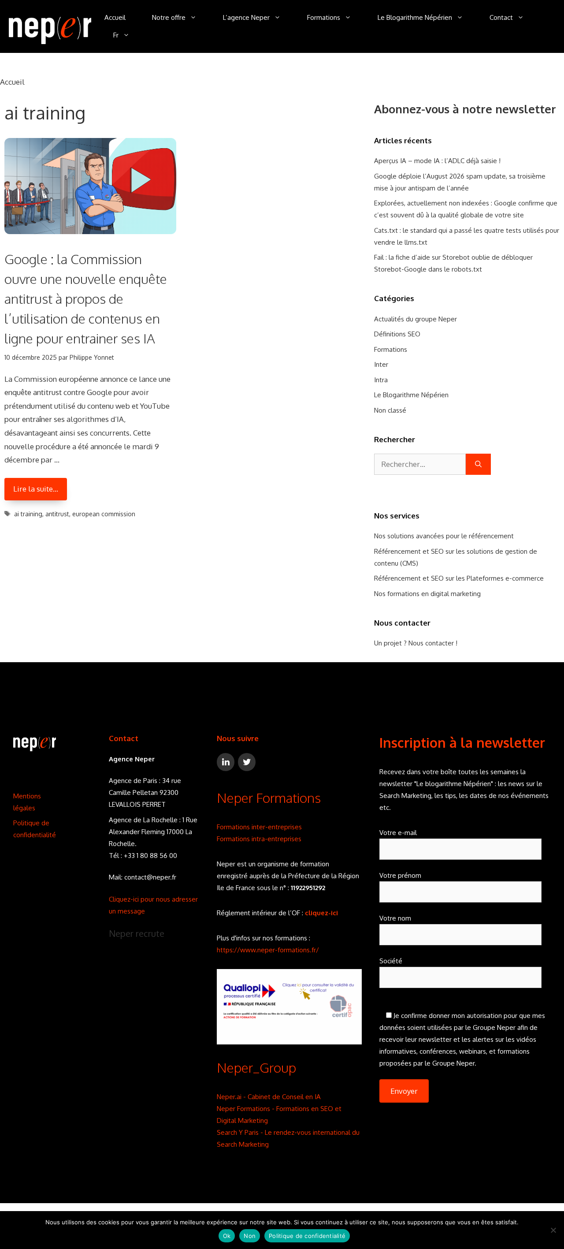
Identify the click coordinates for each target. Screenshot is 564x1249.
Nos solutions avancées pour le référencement (444, 536)
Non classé (390, 410)
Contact (501, 17)
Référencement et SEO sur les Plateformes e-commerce (459, 578)
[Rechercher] (478, 464)
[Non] (553, 1230)
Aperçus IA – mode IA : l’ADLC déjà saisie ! (437, 161)
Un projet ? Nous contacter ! (415, 643)
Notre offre (169, 17)
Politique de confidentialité (307, 1235)
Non (250, 1235)
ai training (28, 514)
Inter (381, 364)
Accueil (115, 17)
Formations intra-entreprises (259, 839)
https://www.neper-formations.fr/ (268, 950)
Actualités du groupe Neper (415, 319)
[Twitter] (247, 762)
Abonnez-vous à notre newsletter (465, 108)
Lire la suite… (35, 488)
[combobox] (420, 464)
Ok (227, 1235)
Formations (323, 17)
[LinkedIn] (225, 762)
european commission (103, 514)
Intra (381, 380)
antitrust (57, 514)
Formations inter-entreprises (259, 827)
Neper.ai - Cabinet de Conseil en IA (269, 1096)
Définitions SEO (397, 334)
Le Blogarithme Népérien (415, 17)
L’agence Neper (246, 17)
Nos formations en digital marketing (427, 593)
